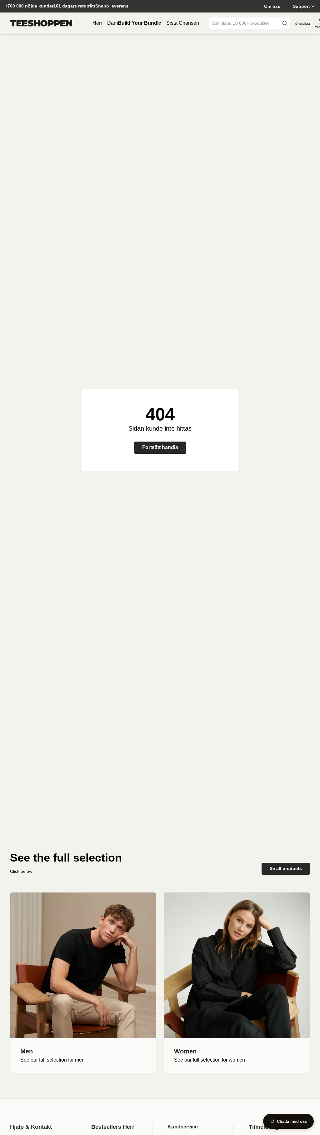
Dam (112, 23)
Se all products (286, 868)
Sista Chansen (182, 23)
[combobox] (245, 23)
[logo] (41, 23)
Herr (97, 23)
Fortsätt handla (160, 447)
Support (301, 6)
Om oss (272, 6)
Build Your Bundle (139, 23)
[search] (285, 23)
